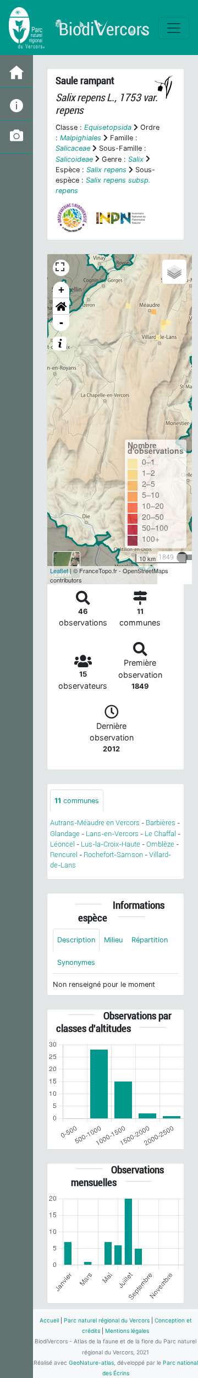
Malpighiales (80, 138)
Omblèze (160, 844)
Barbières (160, 823)
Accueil (49, 1320)
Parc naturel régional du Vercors (107, 1320)
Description (76, 940)
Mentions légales (127, 1330)
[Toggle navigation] (173, 28)
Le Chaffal (160, 834)
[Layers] (174, 272)
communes (76, 801)
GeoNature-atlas (91, 1362)
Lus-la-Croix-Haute (110, 844)
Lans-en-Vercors (112, 834)
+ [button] (61, 289)
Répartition (149, 940)
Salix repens (106, 170)
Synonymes (76, 962)
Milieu (113, 940)
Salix (136, 159)
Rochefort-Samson (113, 854)
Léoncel (62, 844)
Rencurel (64, 854)
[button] (61, 306)
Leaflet (59, 570)
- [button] (61, 322)
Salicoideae (74, 159)
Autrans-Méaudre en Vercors (95, 823)
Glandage (65, 834)
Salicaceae (73, 148)
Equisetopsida (107, 127)
